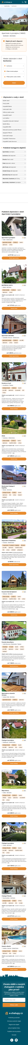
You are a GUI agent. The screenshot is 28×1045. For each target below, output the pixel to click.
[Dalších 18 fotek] (14, 884)
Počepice (5, 542)
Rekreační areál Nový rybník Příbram (12, 130)
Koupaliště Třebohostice (9, 138)
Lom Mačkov (6, 118)
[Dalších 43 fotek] (14, 529)
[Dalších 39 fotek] (14, 371)
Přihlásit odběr (14, 1005)
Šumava (11, 385)
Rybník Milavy (6, 124)
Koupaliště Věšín (7, 127)
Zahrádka (5, 337)
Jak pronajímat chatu (14, 1028)
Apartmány (7, 6)
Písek (8, 697)
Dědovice (5, 593)
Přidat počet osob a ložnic (13, 76)
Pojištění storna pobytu (14, 1031)
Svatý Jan (9, 948)
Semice (4, 697)
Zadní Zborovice (6, 644)
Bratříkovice (5, 742)
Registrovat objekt (14, 1024)
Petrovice (10, 337)
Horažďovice (6, 385)
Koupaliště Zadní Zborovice (10, 141)
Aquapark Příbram (7, 132)
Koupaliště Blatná (7, 106)
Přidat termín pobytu (12, 71)
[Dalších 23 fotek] (14, 779)
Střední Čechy (9, 239)
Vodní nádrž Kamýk (8, 135)
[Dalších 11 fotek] (14, 630)
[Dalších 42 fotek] (14, 474)
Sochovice (14, 6)
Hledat (14, 83)
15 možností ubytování (18, 552)
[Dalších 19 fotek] (14, 226)
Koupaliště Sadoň (7, 115)
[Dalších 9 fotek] (14, 424)
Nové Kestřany (6, 898)
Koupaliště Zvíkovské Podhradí (10, 121)
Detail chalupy (14, 408)
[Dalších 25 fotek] (14, 831)
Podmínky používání (14, 1017)
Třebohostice (14, 644)
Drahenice (5, 437)
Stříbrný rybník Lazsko (8, 112)
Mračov (4, 489)
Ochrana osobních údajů (14, 1021)
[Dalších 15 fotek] (14, 580)
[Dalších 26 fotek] (14, 934)
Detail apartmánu (14, 258)
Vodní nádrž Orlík (7, 109)
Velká (4, 239)
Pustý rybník (6, 103)
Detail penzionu (14, 666)
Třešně (4, 845)
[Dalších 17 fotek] (14, 324)
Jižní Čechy (13, 36)
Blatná (4, 287)
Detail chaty (14, 308)
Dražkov (5, 948)
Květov (4, 792)
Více (17, 252)
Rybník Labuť (6, 100)
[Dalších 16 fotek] (14, 728)
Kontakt (14, 1035)
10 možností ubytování (18, 654)
